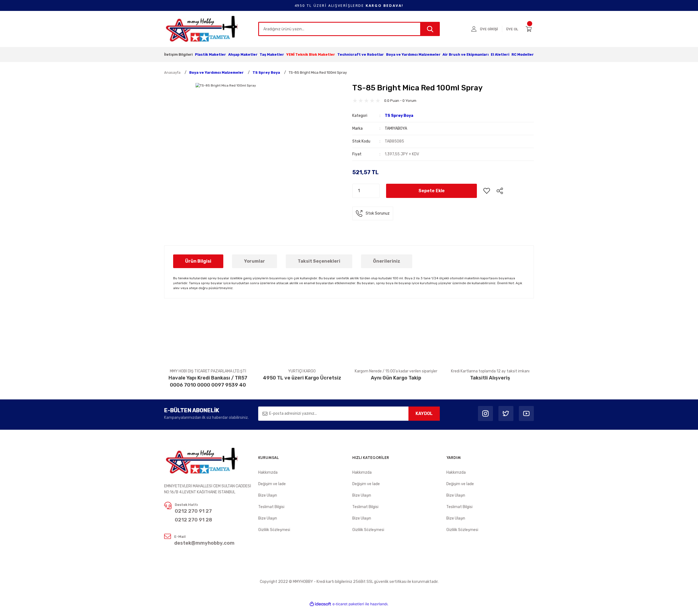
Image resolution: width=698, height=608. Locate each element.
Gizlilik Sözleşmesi (274, 529)
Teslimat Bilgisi (271, 507)
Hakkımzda (268, 472)
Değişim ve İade (272, 484)
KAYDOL (424, 413)
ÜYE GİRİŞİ (489, 29)
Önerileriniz (386, 261)
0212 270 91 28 (193, 520)
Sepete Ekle (432, 190)
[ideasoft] (320, 604)
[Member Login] (474, 29)
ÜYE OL (512, 29)
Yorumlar (254, 261)
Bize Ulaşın (267, 495)
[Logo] (202, 29)
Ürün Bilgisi (198, 261)
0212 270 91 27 (193, 511)
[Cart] (530, 29)
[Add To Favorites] (486, 191)
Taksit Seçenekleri (319, 261)
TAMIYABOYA (396, 128)
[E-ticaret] (348, 604)
